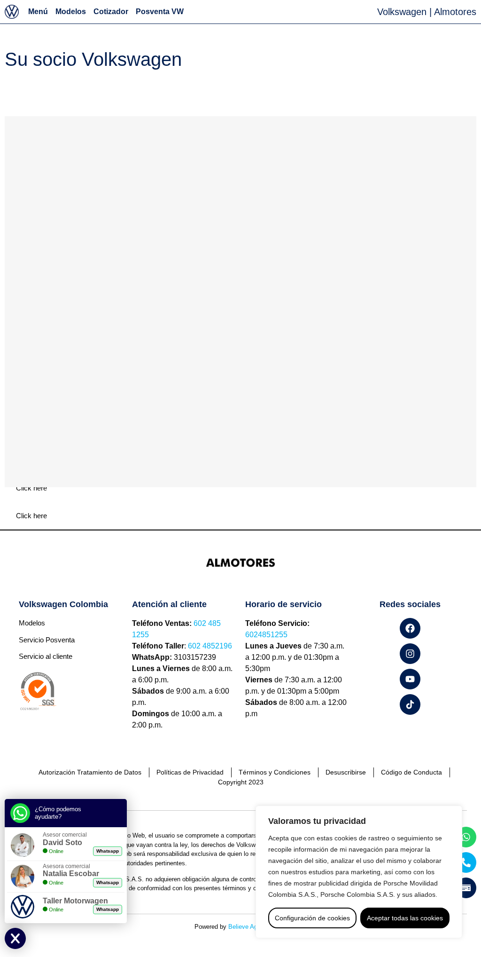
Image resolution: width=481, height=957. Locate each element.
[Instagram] (410, 653)
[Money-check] (466, 888)
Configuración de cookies (312, 918)
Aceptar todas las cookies (405, 918)
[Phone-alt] (466, 862)
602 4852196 (210, 646)
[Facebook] (410, 628)
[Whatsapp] (466, 837)
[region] (359, 872)
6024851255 (266, 635)
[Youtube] (410, 679)
